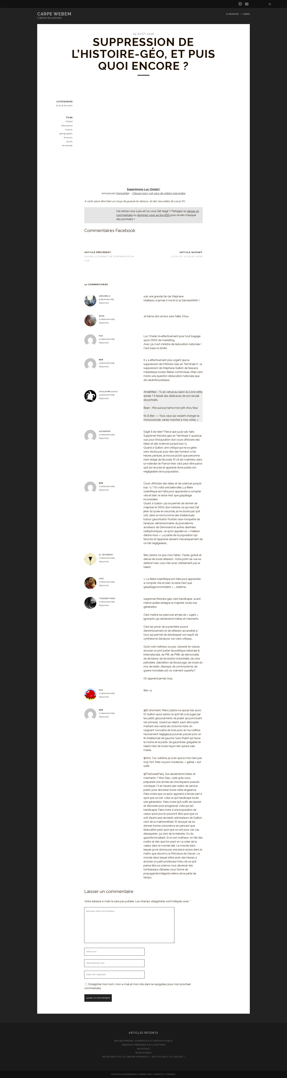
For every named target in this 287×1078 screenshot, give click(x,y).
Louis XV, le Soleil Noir (187, 256)
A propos (232, 14)
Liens (246, 14)
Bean (101, 316)
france (69, 129)
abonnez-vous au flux (153, 215)
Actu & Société (64, 105)
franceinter (122, 193)
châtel (69, 121)
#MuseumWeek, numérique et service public (143, 1041)
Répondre (104, 303)
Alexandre (105, 431)
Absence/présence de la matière (143, 1045)
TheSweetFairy (107, 598)
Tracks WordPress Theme (128, 1074)
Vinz (101, 579)
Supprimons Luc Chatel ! (143, 189)
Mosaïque (143, 1048)
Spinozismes (143, 1052)
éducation (67, 125)
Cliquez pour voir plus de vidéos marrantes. (159, 193)
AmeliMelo (104, 296)
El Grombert (106, 555)
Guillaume (105, 391)
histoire (68, 137)
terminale (67, 145)
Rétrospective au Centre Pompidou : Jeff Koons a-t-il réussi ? (143, 1056)
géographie (66, 133)
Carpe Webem (54, 13)
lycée (69, 141)
